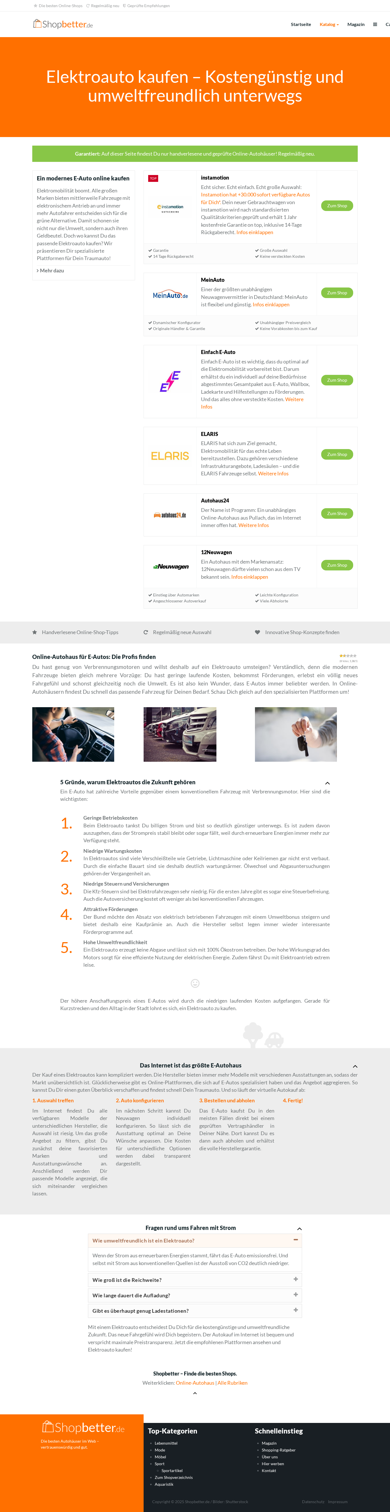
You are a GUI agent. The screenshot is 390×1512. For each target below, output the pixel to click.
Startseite (301, 24)
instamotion (215, 177)
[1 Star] (341, 656)
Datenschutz (313, 1501)
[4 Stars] (351, 656)
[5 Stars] (355, 656)
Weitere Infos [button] (273, 473)
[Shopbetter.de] (63, 24)
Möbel (160, 1457)
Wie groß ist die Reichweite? (127, 1280)
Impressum (338, 1501)
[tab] (195, 1240)
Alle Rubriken (233, 1383)
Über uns (270, 1457)
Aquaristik (164, 1484)
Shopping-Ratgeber (279, 1450)
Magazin (356, 24)
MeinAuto (212, 280)
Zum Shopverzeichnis (174, 1477)
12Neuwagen (216, 552)
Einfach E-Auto (218, 352)
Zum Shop (337, 205)
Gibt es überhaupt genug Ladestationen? (141, 1311)
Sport (159, 1463)
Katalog (328, 24)
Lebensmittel (166, 1443)
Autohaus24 (215, 500)
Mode (160, 1450)
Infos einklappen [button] (254, 232)
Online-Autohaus (195, 1383)
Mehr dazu (52, 271)
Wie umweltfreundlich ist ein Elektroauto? (144, 1240)
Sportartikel (172, 1470)
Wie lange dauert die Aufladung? (131, 1295)
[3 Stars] (348, 656)
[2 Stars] (344, 656)
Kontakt (269, 1470)
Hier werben (273, 1463)
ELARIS (209, 434)
